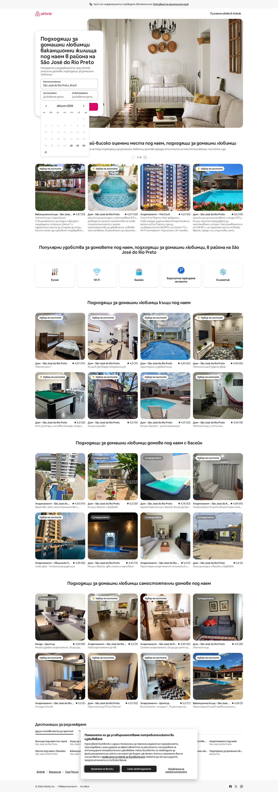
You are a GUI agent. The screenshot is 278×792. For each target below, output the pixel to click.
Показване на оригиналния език (171, 4)
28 (71, 145)
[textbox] (55, 97)
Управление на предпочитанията (176, 770)
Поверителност (67, 786)
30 (83, 145)
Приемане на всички (102, 768)
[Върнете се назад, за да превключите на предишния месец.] (46, 106)
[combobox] (69, 85)
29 (77, 145)
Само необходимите (139, 768)
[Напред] (145, 157)
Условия (84, 786)
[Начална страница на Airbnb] (43, 13)
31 (46, 152)
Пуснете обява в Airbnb (225, 13)
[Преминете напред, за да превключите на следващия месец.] (84, 106)
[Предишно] (133, 157)
